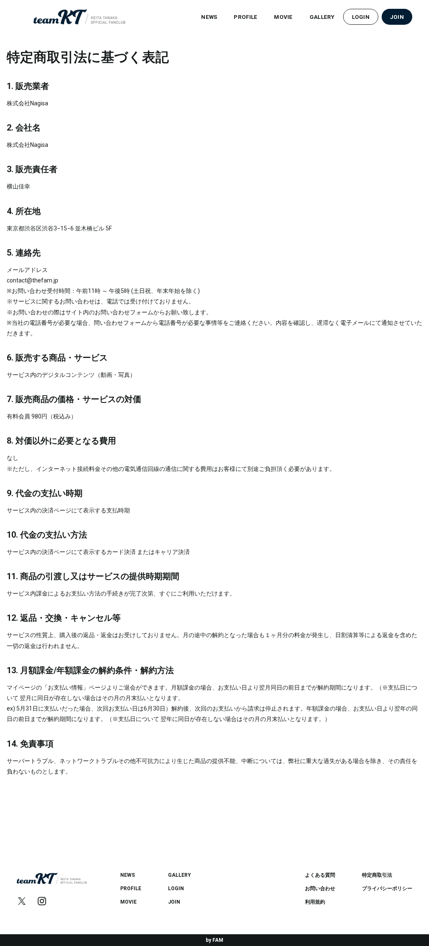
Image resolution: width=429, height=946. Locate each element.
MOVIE (283, 17)
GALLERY (322, 17)
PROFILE (245, 17)
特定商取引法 (377, 875)
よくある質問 (320, 875)
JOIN (397, 17)
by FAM (214, 940)
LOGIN (361, 17)
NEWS (209, 17)
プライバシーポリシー (387, 888)
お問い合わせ (320, 888)
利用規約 (315, 902)
